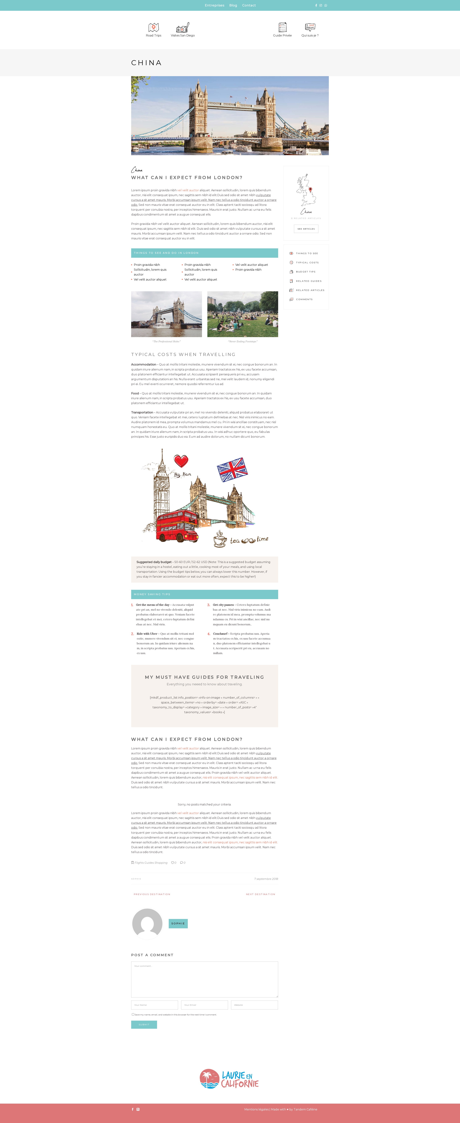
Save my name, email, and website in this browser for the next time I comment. (176, 1014)
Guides (149, 862)
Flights (139, 862)
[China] (230, 115)
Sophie (136, 879)
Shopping (161, 862)
